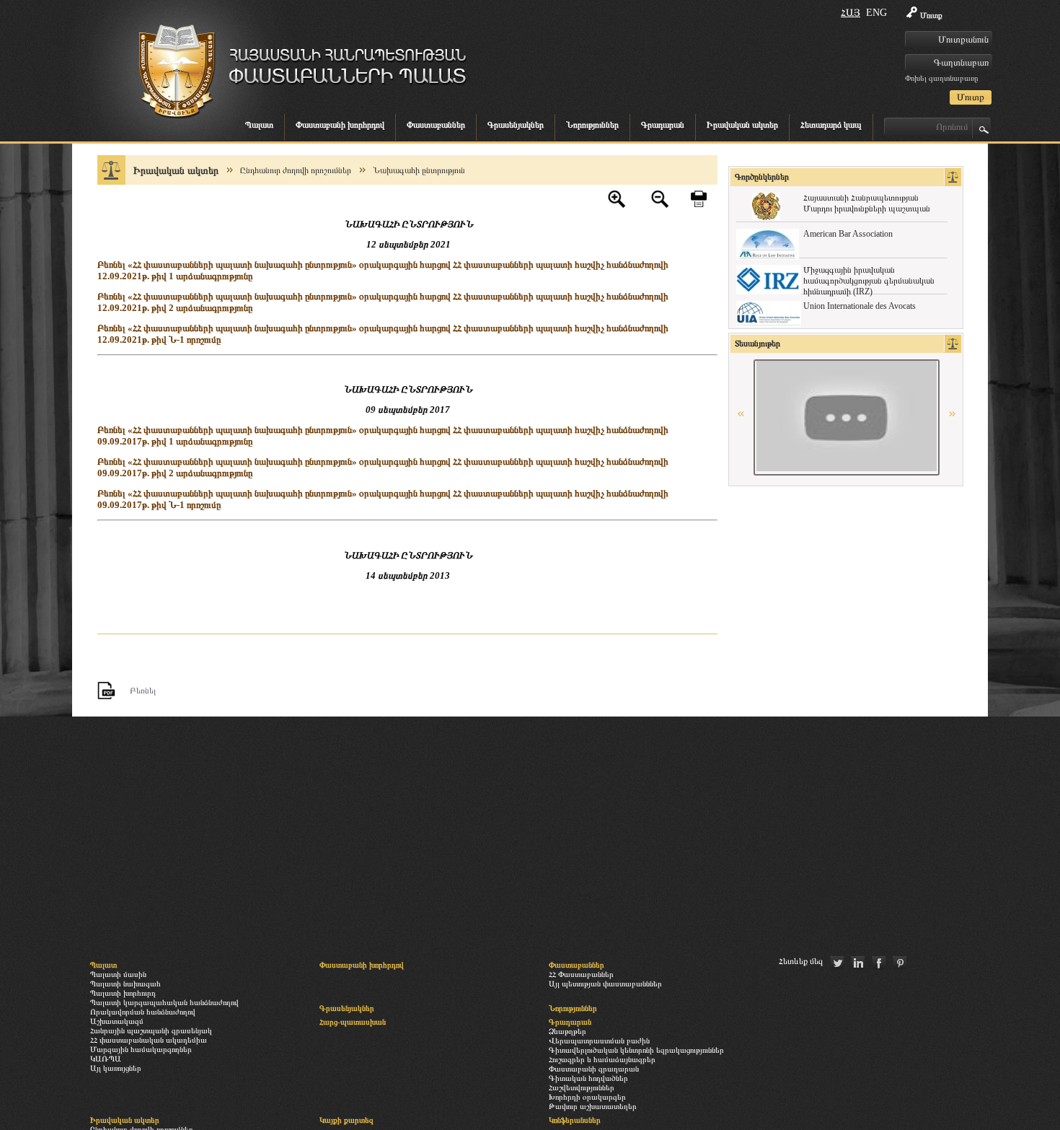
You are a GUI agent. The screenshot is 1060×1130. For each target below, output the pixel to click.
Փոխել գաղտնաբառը (941, 78)
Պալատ (259, 125)
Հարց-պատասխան (352, 1021)
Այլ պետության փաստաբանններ (605, 983)
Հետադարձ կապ (831, 125)
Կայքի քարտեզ (346, 1120)
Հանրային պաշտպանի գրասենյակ (151, 1030)
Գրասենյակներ (515, 125)
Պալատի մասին (118, 974)
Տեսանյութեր (757, 343)
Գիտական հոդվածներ (588, 1078)
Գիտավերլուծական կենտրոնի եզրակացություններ (636, 1050)
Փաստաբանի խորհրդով (340, 125)
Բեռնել (143, 691)
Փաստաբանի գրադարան (594, 1068)
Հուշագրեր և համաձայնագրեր (602, 1059)
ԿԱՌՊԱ (105, 1058)
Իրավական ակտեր (742, 125)
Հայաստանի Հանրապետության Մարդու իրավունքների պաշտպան (866, 203)
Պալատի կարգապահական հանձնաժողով (164, 1002)
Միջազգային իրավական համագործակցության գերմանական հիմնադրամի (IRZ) (869, 281)
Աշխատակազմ (116, 1021)
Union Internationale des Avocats (859, 306)
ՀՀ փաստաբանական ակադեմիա (148, 1039)
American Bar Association (848, 234)
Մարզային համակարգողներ (141, 1049)
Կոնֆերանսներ (575, 1120)
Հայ (850, 12)
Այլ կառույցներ (115, 1068)
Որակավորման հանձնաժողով (142, 1011)
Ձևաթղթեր (567, 1031)
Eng (876, 12)
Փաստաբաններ (436, 125)
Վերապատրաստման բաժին (599, 1040)
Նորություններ (592, 125)
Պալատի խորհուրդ (123, 993)
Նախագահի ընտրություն (419, 170)
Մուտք (931, 15)
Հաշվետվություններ (581, 1087)
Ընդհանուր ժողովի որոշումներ (295, 170)
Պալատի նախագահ (125, 983)
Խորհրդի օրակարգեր (587, 1096)
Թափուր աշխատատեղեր (593, 1106)
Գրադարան (662, 125)
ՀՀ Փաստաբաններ (581, 974)
